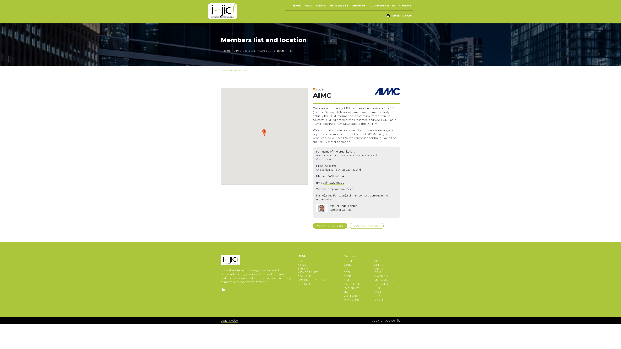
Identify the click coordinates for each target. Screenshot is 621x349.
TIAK (377, 295)
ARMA (378, 264)
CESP (347, 276)
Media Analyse (353, 284)
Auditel (379, 268)
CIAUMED (381, 276)
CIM (346, 280)
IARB (377, 291)
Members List (339, 5)
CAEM (348, 272)
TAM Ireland (352, 299)
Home (297, 5)
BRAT (377, 272)
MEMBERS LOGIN (401, 15)
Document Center (382, 5)
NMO (377, 288)
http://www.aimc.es (340, 189)
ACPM (348, 260)
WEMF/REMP (352, 295)
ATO (346, 268)
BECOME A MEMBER (367, 225)
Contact (405, 5)
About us (359, 5)
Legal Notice (229, 320)
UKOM (378, 299)
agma (348, 264)
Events (321, 5)
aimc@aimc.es (334, 182)
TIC (346, 291)
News (308, 5)
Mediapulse (352, 288)
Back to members (330, 225)
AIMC (377, 260)
